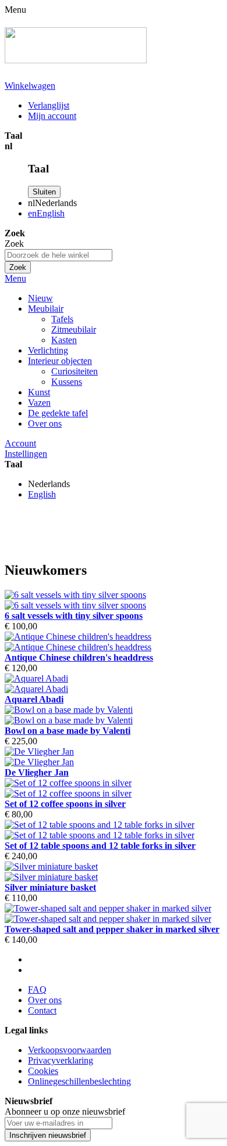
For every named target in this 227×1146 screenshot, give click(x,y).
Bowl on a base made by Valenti (67, 731)
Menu (15, 278)
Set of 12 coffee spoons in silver (65, 804)
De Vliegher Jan (37, 772)
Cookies (43, 1071)
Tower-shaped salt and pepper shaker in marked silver (112, 929)
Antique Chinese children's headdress (79, 657)
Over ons (45, 423)
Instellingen (26, 454)
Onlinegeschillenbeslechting (79, 1081)
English (42, 494)
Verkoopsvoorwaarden (69, 1050)
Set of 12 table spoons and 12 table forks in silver (100, 846)
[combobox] (58, 255)
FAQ (37, 989)
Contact (42, 1010)
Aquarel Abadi (34, 699)
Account (20, 443)
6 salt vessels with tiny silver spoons (74, 616)
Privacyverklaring (60, 1060)
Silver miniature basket (50, 887)
